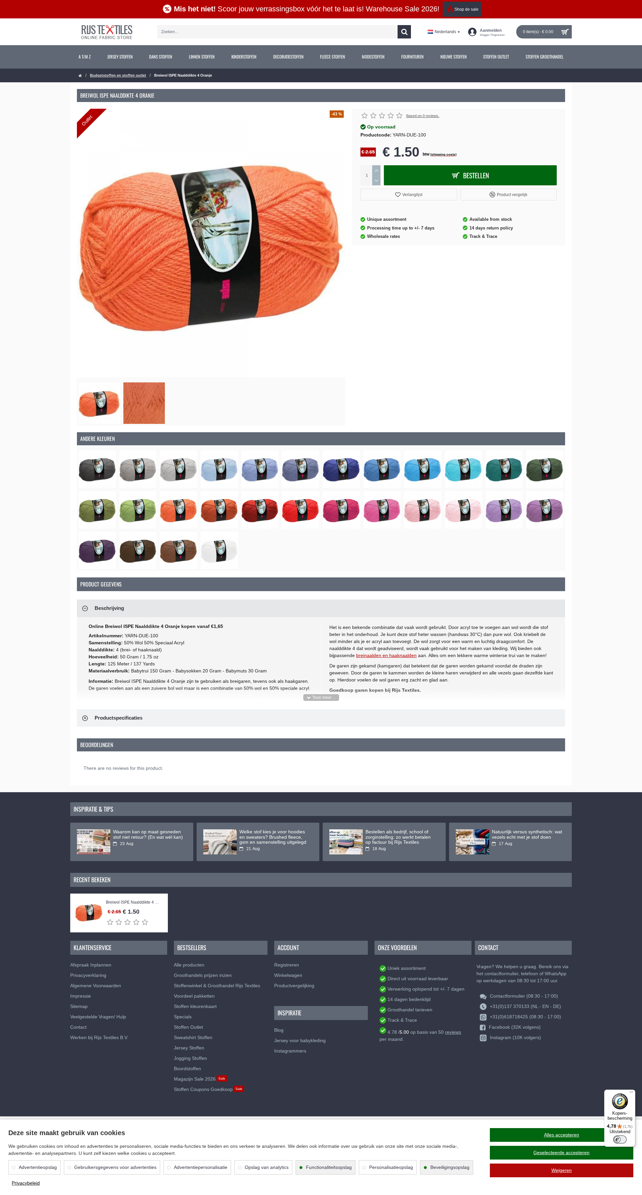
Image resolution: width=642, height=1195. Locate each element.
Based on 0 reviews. (422, 116)
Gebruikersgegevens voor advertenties (115, 1167)
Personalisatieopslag (391, 1167)
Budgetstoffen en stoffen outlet (118, 75)
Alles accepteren (561, 1134)
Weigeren (561, 1170)
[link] (84, 57)
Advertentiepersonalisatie (200, 1167)
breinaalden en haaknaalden (386, 655)
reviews (453, 1032)
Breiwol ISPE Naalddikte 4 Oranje (133, 902)
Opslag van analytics (267, 1167)
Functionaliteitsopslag (329, 1167)
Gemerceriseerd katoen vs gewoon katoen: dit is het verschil (527, 834)
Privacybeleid (26, 1183)
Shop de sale (466, 9)
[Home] (80, 76)
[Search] (404, 31)
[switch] (620, 1139)
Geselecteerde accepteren (561, 1152)
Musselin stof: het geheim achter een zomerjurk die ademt (273, 834)
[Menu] (631, 1094)
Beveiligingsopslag (449, 1167)
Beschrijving (109, 608)
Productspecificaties (118, 718)
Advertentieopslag (38, 1167)
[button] (408, 194)
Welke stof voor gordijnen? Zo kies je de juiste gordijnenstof (397, 834)
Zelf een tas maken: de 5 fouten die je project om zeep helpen (147, 834)
